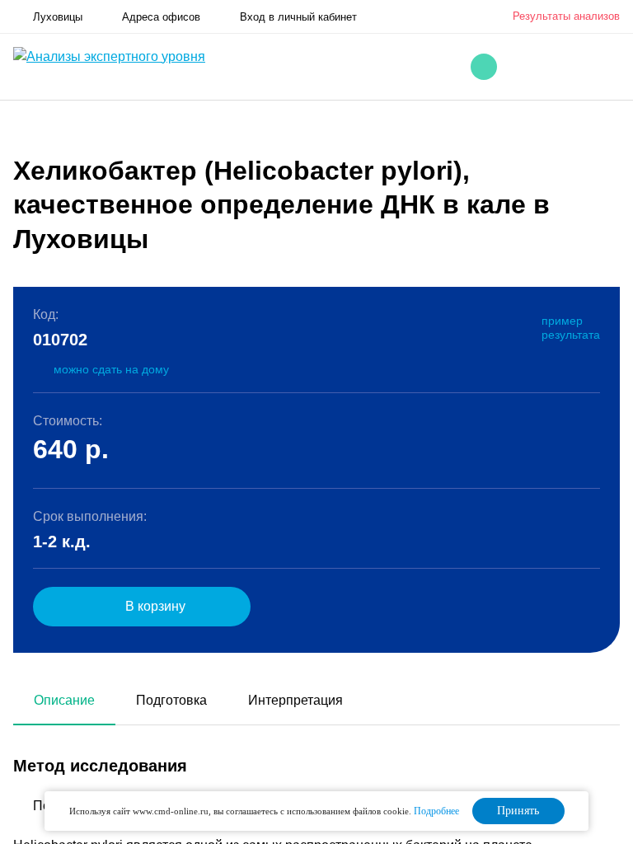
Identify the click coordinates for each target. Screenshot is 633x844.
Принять (518, 810)
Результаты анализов (566, 16)
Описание (64, 700)
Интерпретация (295, 700)
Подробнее (436, 811)
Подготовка (171, 700)
